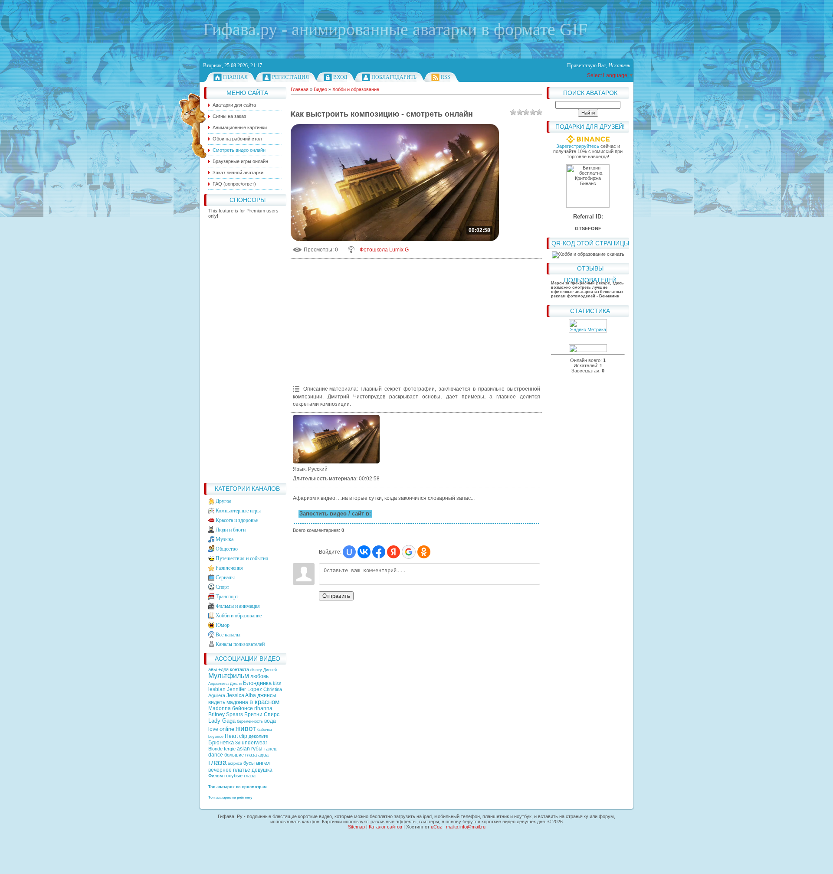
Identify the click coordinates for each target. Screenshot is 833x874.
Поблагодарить (393, 77)
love (213, 729)
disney (256, 670)
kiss (277, 683)
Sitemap (356, 826)
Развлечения (229, 568)
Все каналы (228, 635)
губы (256, 749)
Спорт (222, 587)
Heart (231, 736)
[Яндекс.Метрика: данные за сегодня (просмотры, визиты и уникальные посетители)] (588, 326)
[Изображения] (336, 439)
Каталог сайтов (385, 826)
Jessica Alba (241, 695)
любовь (259, 676)
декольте (258, 736)
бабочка (264, 729)
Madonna (219, 708)
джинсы (266, 695)
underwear (254, 743)
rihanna (263, 708)
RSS (445, 77)
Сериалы (225, 577)
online (227, 729)
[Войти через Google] (409, 552)
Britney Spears (225, 714)
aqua (263, 754)
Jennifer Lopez (244, 689)
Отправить (336, 596)
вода (270, 721)
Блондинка (257, 683)
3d (237, 742)
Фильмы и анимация (238, 606)
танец (270, 748)
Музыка (224, 539)
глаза (217, 762)
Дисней (270, 670)
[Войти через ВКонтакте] (364, 551)
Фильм (215, 775)
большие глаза (240, 754)
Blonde (215, 748)
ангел (263, 763)
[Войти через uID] (349, 551)
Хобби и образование (239, 616)
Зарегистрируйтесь (577, 146)
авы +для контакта (229, 669)
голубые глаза (240, 775)
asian (243, 749)
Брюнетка (221, 742)
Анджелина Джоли (225, 684)
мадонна (237, 702)
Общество (227, 549)
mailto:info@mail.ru (465, 826)
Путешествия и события (242, 558)
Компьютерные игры (238, 511)
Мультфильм (228, 675)
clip (243, 736)
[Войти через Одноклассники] (423, 551)
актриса (235, 763)
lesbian (217, 689)
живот (246, 728)
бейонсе (242, 708)
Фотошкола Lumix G (384, 250)
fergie (230, 748)
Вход (340, 77)
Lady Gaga (222, 720)
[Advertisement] (245, 348)
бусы (249, 763)
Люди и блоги (231, 530)
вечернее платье (229, 770)
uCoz (436, 826)
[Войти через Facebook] (378, 551)
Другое (223, 501)
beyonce (215, 736)
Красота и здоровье (237, 520)
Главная (235, 77)
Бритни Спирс (261, 714)
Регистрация (290, 77)
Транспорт (227, 597)
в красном (264, 701)
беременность (250, 721)
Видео (320, 89)
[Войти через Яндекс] (393, 551)
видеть (216, 702)
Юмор (223, 625)
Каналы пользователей (240, 644)
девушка (262, 770)
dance (215, 755)
